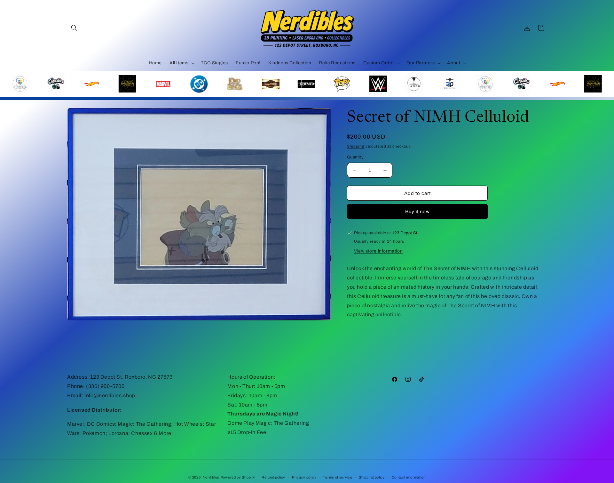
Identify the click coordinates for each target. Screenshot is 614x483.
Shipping (356, 146)
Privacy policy (304, 477)
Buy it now (417, 211)
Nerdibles (211, 477)
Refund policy (273, 477)
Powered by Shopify (238, 477)
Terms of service (337, 477)
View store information (378, 251)
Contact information (409, 477)
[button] (74, 28)
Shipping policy (372, 477)
